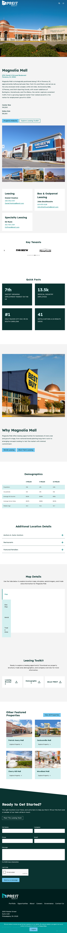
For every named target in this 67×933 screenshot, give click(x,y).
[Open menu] (63, 3)
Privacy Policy (43, 926)
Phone (4, 837)
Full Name (5, 827)
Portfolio (12, 904)
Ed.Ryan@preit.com (12, 227)
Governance (48, 904)
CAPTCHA (5, 867)
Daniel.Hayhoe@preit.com (14, 203)
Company (37, 827)
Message (5, 847)
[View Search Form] (59, 3)
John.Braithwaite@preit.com (47, 207)
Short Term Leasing (25, 450)
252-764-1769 (10, 225)
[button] (10, 121)
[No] (65, 927)
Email (36, 837)
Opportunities (23, 904)
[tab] (27, 255)
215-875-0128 (42, 204)
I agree (33, 929)
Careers (39, 904)
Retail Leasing (9, 450)
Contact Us (59, 904)
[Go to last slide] (3, 146)
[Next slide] (64, 146)
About (32, 904)
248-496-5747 (10, 201)
